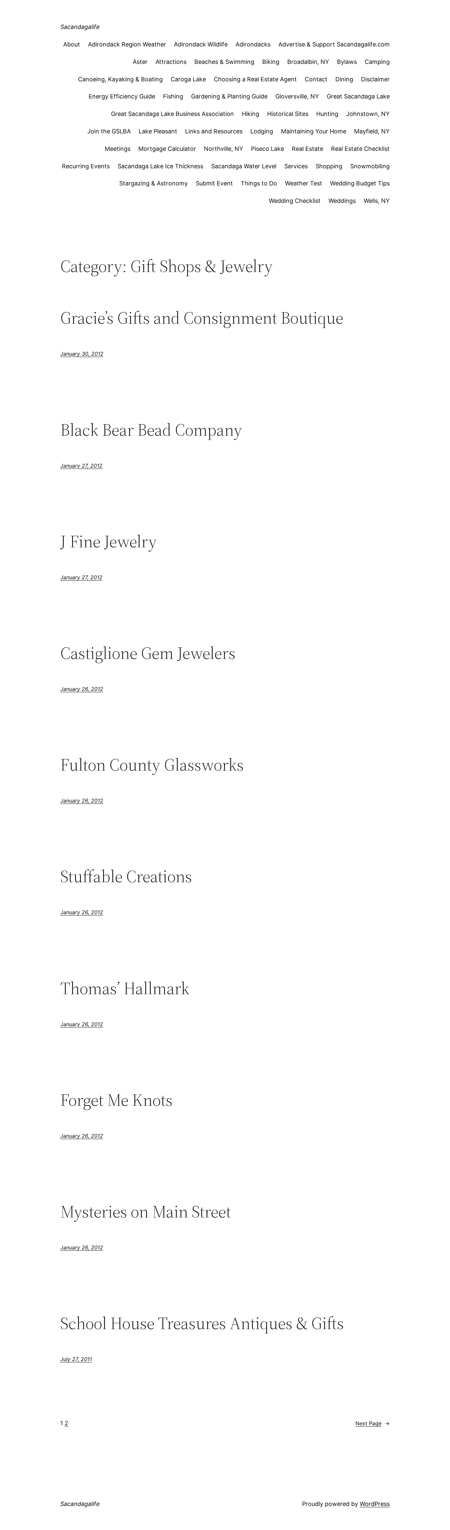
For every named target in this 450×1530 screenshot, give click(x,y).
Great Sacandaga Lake (358, 96)
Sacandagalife (80, 26)
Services (296, 166)
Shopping (329, 166)
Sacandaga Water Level (243, 166)
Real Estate (307, 148)
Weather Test (303, 183)
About (71, 44)
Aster (140, 61)
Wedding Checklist (295, 200)
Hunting (327, 113)
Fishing (173, 96)
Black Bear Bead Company (151, 430)
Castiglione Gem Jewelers (148, 653)
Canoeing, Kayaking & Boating (120, 79)
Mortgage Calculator (167, 148)
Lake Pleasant (158, 131)
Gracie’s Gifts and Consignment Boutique (201, 318)
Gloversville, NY (297, 96)
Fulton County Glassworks (152, 765)
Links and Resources (213, 131)
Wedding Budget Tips (360, 183)
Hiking (250, 113)
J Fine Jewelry (108, 541)
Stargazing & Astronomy (153, 183)
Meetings (117, 148)
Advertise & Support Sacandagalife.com (334, 44)
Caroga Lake (188, 79)
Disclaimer (375, 79)
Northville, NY (223, 148)
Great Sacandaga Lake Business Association (172, 113)
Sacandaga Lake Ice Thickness (160, 166)
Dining (344, 79)
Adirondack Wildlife (201, 44)
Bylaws (347, 61)
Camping (377, 61)
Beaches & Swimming (224, 61)
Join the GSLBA (109, 131)
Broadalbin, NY (308, 61)
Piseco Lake (267, 148)
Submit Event (214, 183)
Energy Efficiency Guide (122, 96)
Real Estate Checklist (360, 148)
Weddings (342, 200)
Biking (270, 61)
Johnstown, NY (368, 113)
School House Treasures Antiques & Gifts (202, 1323)
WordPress (375, 1503)
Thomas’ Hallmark (124, 988)
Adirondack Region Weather (127, 44)
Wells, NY (377, 200)
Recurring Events (86, 166)
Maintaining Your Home (313, 131)
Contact (316, 79)
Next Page (372, 1423)
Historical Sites (287, 113)
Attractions (170, 61)
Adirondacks (253, 44)
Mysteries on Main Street (145, 1211)
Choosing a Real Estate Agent (255, 79)
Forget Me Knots (116, 1100)
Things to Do (259, 183)
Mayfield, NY (372, 131)
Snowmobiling (370, 166)
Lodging (261, 131)
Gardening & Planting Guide (229, 96)
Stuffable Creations (126, 876)
